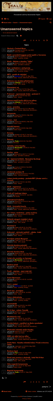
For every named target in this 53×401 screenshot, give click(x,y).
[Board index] (26, 7)
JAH (16, 318)
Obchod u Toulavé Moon (16, 48)
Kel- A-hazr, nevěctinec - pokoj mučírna (22, 213)
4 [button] (36, 40)
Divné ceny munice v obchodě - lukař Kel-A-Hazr (25, 357)
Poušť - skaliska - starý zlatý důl (19, 271)
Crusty (17, 128)
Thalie (17, 141)
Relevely (10, 139)
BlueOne (17, 312)
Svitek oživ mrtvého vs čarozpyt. (19, 258)
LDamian (18, 82)
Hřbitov (15, 281)
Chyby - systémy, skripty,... (21, 58)
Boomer (17, 195)
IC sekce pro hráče (19, 51)
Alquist (17, 253)
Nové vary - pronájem (15, 291)
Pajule (16, 227)
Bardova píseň (12, 265)
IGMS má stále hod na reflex (18, 336)
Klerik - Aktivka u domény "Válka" (20, 61)
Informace (16, 142)
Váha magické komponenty (17, 364)
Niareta (17, 331)
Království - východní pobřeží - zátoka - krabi (24, 232)
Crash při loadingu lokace (17, 193)
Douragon (18, 50)
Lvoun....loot (12, 120)
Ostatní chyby (17, 123)
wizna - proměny (13, 107)
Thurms (17, 221)
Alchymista (11, 113)
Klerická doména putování (17, 245)
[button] (24, 40)
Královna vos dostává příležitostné (20, 81)
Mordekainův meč (14, 317)
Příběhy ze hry (17, 168)
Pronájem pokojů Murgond (17, 239)
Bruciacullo (18, 147)
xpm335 (17, 279)
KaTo (16, 160)
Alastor (17, 56)
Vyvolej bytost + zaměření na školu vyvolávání (25, 323)
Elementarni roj (13, 87)
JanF (16, 299)
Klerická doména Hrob (15, 252)
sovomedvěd (12, 304)
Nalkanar (17, 76)
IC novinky (16, 149)
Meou (16, 63)
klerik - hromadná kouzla (16, 206)
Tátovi (9, 165)
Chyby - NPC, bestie (19, 84)
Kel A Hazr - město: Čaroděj (17, 310)
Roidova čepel (12, 351)
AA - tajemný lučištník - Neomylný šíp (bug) (23, 159)
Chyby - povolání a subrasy (21, 64)
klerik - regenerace (14, 187)
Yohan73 (17, 69)
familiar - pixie (12, 152)
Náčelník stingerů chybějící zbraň (20, 219)
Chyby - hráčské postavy (20, 175)
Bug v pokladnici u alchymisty (18, 68)
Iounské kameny (13, 126)
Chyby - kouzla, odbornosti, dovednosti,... (25, 77)
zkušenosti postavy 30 (15, 172)
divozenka (18, 214)
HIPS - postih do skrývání (16, 74)
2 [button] (30, 40)
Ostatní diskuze (17, 116)
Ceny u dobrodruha (14, 297)
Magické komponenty (15, 370)
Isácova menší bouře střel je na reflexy (21, 100)
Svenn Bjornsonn (13, 278)
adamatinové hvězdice (15, 200)
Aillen (16, 95)
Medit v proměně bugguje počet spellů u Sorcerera (26, 55)
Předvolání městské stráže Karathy (20, 330)
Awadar (17, 134)
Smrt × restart (12, 284)
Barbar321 (18, 108)
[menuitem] (6, 18)
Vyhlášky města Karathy (16, 146)
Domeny (10, 133)
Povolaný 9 (11, 226)
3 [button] (33, 40)
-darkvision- (18, 346)
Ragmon (17, 234)
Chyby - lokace (17, 97)
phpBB (20, 396)
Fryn (16, 352)
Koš (14, 373)
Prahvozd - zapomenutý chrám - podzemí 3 (23, 94)
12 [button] (44, 40)
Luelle (16, 240)
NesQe (17, 273)
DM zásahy (16, 196)
